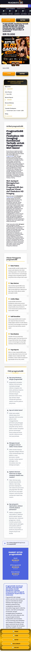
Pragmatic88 (9, 156)
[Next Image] (28, 50)
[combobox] (14, 5)
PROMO (16, 631)
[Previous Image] (3, 50)
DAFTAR (22, 20)
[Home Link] (15, 2)
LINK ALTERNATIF (16, 643)
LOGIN (8, 20)
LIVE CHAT (16, 647)
